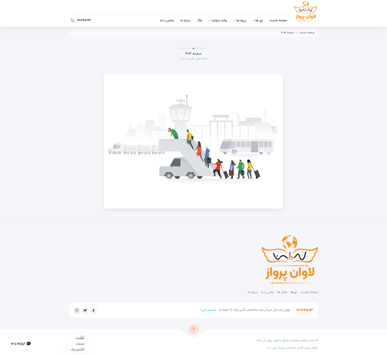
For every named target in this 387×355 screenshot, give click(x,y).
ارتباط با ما (18, 343)
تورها (293, 292)
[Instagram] (76, 310)
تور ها (259, 20)
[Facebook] (93, 310)
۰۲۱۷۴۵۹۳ (304, 310)
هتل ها (282, 292)
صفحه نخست (278, 20)
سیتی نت (272, 348)
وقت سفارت (219, 20)
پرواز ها (241, 20)
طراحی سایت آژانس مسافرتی (301, 348)
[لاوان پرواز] (305, 12)
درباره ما (185, 20)
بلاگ (199, 20)
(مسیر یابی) (208, 310)
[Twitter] (85, 310)
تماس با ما (167, 20)
